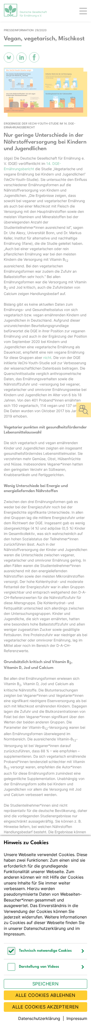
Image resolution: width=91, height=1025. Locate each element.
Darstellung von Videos (39, 967)
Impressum (14, 933)
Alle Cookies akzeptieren (45, 1007)
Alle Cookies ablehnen (45, 995)
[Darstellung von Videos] (11, 969)
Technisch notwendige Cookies (45, 951)
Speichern (45, 983)
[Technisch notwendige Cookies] (11, 953)
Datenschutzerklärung (45, 928)
